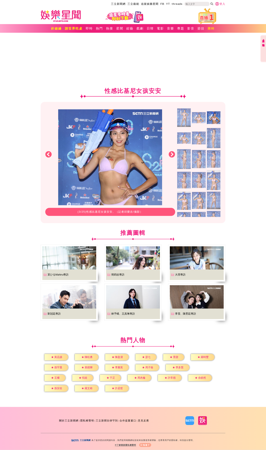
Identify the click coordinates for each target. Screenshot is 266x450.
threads (177, 3)
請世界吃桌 (74, 28)
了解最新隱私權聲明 (126, 445)
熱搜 (109, 28)
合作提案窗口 (128, 420)
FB (162, 3)
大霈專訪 (180, 274)
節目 (201, 28)
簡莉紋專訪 (117, 274)
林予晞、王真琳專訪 (123, 313)
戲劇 (140, 28)
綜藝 (129, 28)
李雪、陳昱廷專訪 (185, 313)
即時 (89, 28)
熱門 (99, 28)
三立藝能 (133, 3)
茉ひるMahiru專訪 (58, 274)
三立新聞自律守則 (107, 420)
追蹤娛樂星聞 (150, 3)
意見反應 (143, 420)
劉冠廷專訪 (54, 313)
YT (168, 3)
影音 (190, 28)
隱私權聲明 (87, 420)
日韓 (150, 28)
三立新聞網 (118, 3)
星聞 (119, 28)
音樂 (170, 28)
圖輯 (211, 28)
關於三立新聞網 (69, 420)
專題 (180, 28)
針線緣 (56, 28)
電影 (160, 28)
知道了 (146, 445)
